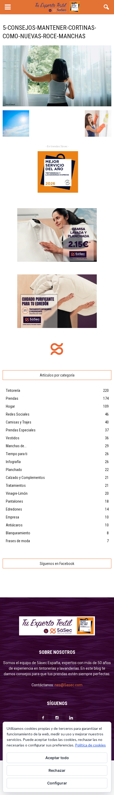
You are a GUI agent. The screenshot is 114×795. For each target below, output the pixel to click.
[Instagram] (57, 718)
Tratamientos (16, 485)
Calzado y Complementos (25, 477)
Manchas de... (16, 446)
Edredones (14, 509)
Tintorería (13, 390)
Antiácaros (14, 525)
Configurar (57, 783)
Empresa (12, 517)
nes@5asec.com (68, 685)
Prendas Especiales (21, 430)
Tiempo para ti (16, 454)
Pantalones (14, 501)
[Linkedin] (71, 718)
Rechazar (57, 770)
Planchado (14, 470)
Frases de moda (18, 541)
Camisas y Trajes (18, 422)
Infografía (13, 462)
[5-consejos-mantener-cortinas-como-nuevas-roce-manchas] (57, 105)
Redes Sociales (17, 414)
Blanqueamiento (18, 533)
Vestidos (12, 438)
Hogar (10, 406)
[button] (106, 7)
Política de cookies (90, 745)
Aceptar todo (57, 757)
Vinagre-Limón (17, 493)
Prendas (12, 398)
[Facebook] (43, 718)
